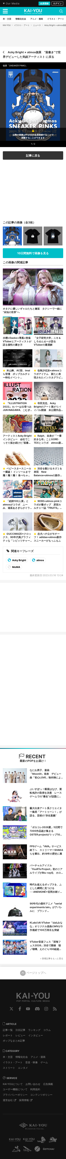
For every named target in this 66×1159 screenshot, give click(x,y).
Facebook (19, 1009)
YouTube (28, 1009)
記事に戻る (33, 155)
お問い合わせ (33, 1083)
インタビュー (35, 1035)
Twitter (11, 1009)
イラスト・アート (22, 25)
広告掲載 (48, 1083)
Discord (37, 1009)
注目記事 (20, 1029)
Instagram (46, 1009)
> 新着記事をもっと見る (51, 958)
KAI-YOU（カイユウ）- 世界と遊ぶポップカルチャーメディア (33, 11)
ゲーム (44, 1062)
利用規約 (35, 1089)
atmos (40, 560)
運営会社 (8, 1100)
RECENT (35, 756)
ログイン (57, 3)
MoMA (16, 566)
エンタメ (23, 1067)
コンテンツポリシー (41, 1094)
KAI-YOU (7, 25)
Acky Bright (19, 560)
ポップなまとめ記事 (14, 1040)
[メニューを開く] (5, 11)
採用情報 (24, 1100)
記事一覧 (8, 1029)
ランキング (34, 1029)
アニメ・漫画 (38, 1056)
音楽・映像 (31, 1062)
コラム (47, 1029)
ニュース (37, 25)
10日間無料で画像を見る (33, 253)
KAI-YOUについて (13, 1083)
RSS (55, 1009)
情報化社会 (21, 1056)
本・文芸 (8, 1056)
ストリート (9, 1067)
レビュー (20, 1035)
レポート (8, 1035)
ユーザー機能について (15, 1089)
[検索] (61, 11)
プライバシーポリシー (15, 1094)
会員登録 (44, 3)
